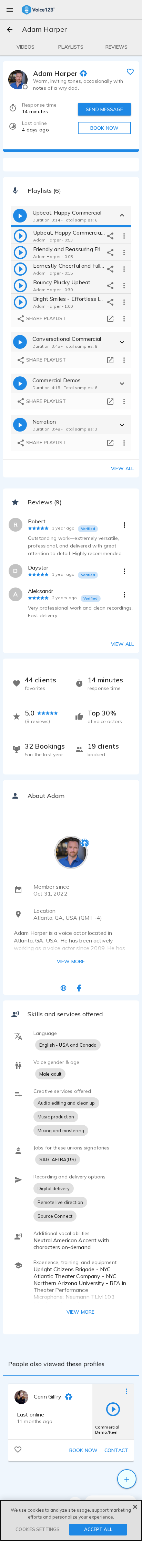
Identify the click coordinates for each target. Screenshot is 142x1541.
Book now (83, 1450)
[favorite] (130, 71)
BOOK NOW (104, 128)
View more (71, 961)
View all (122, 468)
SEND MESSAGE (104, 109)
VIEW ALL (122, 644)
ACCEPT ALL (98, 1529)
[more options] (124, 236)
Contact (116, 1450)
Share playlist (45, 318)
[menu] (10, 10)
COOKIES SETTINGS (38, 1529)
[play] (20, 236)
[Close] (135, 1506)
